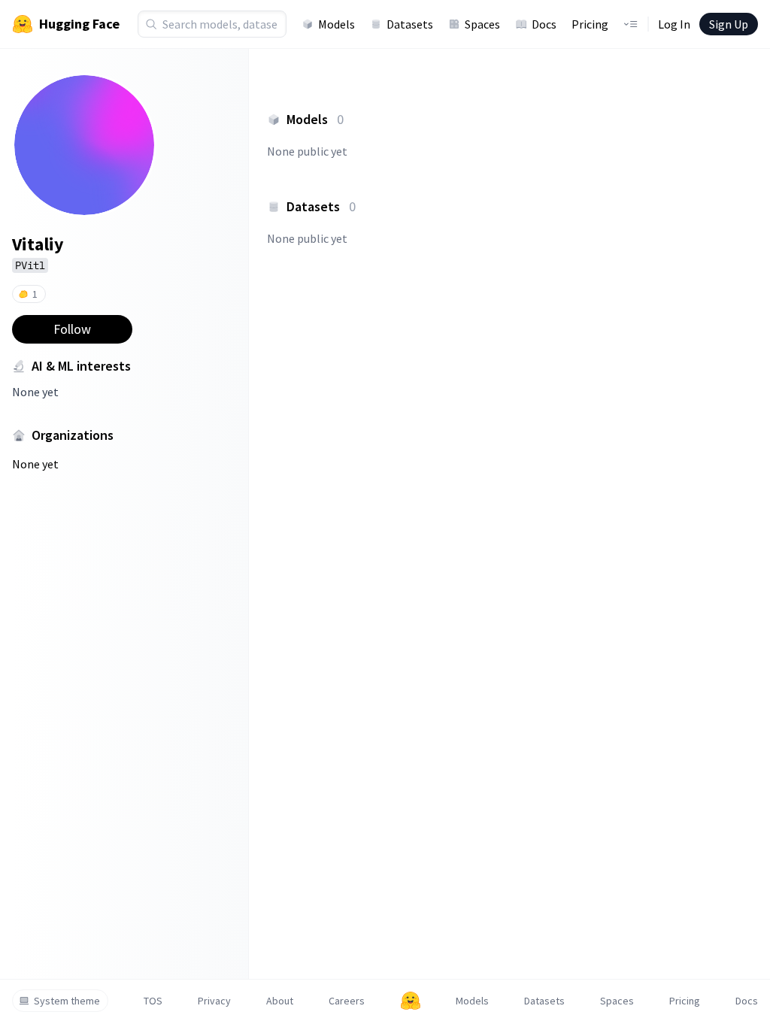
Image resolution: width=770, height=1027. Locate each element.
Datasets (410, 24)
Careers (347, 1000)
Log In (674, 24)
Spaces (482, 24)
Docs (544, 24)
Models (336, 24)
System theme (67, 1000)
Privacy (214, 1000)
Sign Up (728, 24)
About (279, 1000)
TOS (153, 1000)
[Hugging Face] (410, 1000)
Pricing (589, 24)
